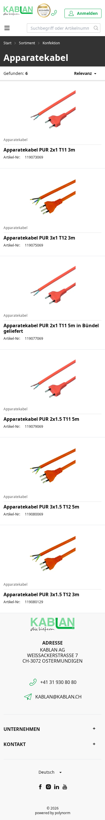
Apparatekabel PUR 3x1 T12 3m (39, 238)
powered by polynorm (52, 812)
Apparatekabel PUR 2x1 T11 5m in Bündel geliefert (51, 328)
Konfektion (51, 43)
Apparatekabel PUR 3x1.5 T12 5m (41, 507)
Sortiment (27, 43)
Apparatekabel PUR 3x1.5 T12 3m (41, 594)
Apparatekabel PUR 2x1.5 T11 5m (41, 419)
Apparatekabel (15, 140)
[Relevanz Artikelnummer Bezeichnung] (81, 73)
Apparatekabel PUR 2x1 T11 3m (39, 150)
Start (7, 43)
